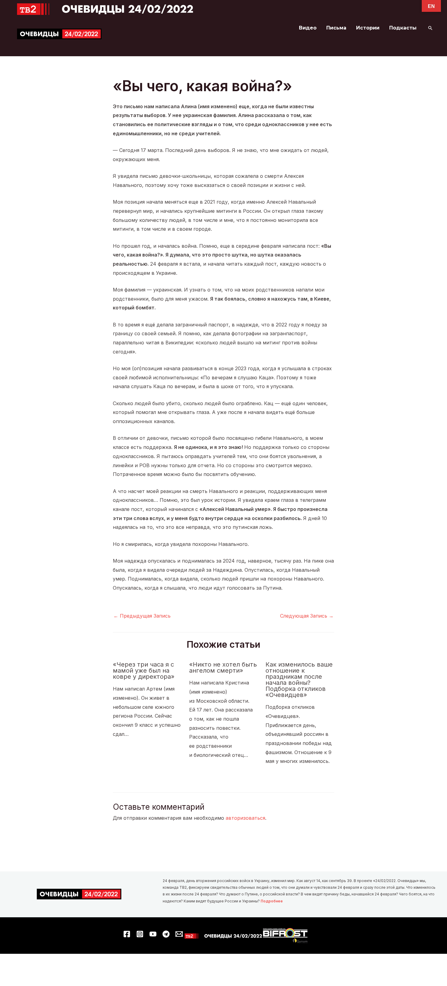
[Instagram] (139, 934)
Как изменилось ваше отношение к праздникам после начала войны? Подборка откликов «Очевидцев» (299, 679)
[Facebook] (126, 934)
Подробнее (272, 901)
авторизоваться (245, 818)
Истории (367, 28)
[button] (430, 28)
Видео (308, 28)
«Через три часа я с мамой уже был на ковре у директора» (144, 670)
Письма (336, 28)
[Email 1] (179, 934)
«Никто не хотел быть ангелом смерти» (223, 667)
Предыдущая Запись (142, 616)
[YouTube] (152, 934)
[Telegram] (166, 934)
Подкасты (403, 28)
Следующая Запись (307, 616)
